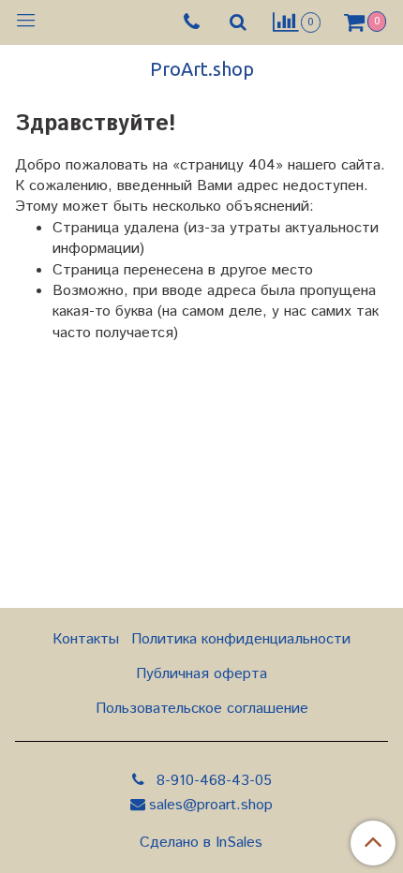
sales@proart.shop (211, 805)
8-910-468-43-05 (212, 781)
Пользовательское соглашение (202, 708)
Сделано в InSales (201, 843)
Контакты (85, 639)
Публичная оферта (201, 674)
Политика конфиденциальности (241, 639)
